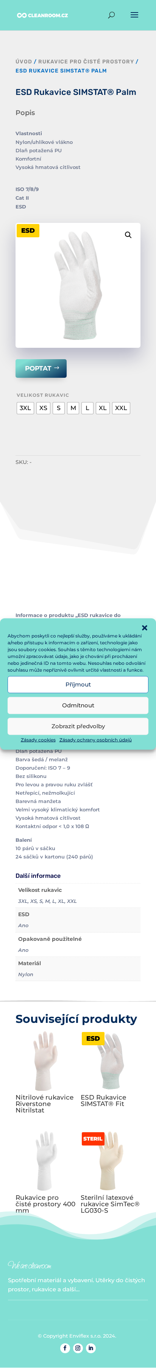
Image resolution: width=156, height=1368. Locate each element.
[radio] (25, 408)
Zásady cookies (38, 739)
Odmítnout (78, 705)
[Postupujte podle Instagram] (78, 1348)
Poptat (38, 368)
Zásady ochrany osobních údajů (95, 739)
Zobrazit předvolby (78, 726)
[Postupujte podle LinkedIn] (91, 1348)
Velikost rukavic (43, 395)
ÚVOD (24, 61)
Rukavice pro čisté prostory (86, 61)
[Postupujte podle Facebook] (65, 1348)
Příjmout (78, 684)
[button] (144, 627)
